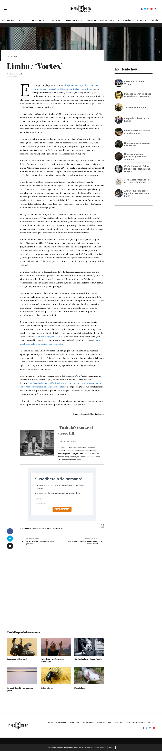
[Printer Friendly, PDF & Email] (102, 526)
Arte (21, 20)
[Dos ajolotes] (89, 675)
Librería (154, 20)
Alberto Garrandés (16, 74)
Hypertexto (54, 20)
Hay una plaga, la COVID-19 (49, 336)
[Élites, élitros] (56, 675)
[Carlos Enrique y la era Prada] (89, 647)
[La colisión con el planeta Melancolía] (56, 647)
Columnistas (35, 20)
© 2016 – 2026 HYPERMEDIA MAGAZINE (140, 723)
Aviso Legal (75, 723)
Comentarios (88, 723)
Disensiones (12, 56)
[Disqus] (55, 587)
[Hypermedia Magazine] (81, 9)
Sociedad (91, 20)
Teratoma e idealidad (17, 659)
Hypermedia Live (73, 20)
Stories (140, 20)
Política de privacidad (57, 723)
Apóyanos (118, 723)
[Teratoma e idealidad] (22, 647)
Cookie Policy (99, 748)
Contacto (101, 723)
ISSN (110, 723)
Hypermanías (124, 20)
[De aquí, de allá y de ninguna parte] (22, 675)
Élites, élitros (47, 688)
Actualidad (8, 20)
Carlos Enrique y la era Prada (88, 659)
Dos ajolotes (80, 688)
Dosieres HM (106, 20)
